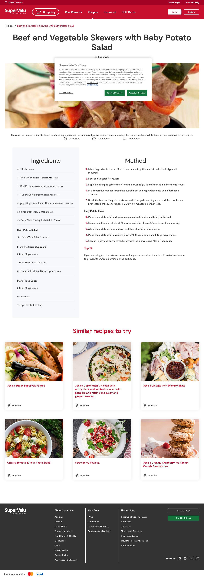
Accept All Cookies (137, 93)
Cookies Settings (66, 93)
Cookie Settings (183, 518)
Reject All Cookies (114, 93)
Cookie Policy (92, 85)
